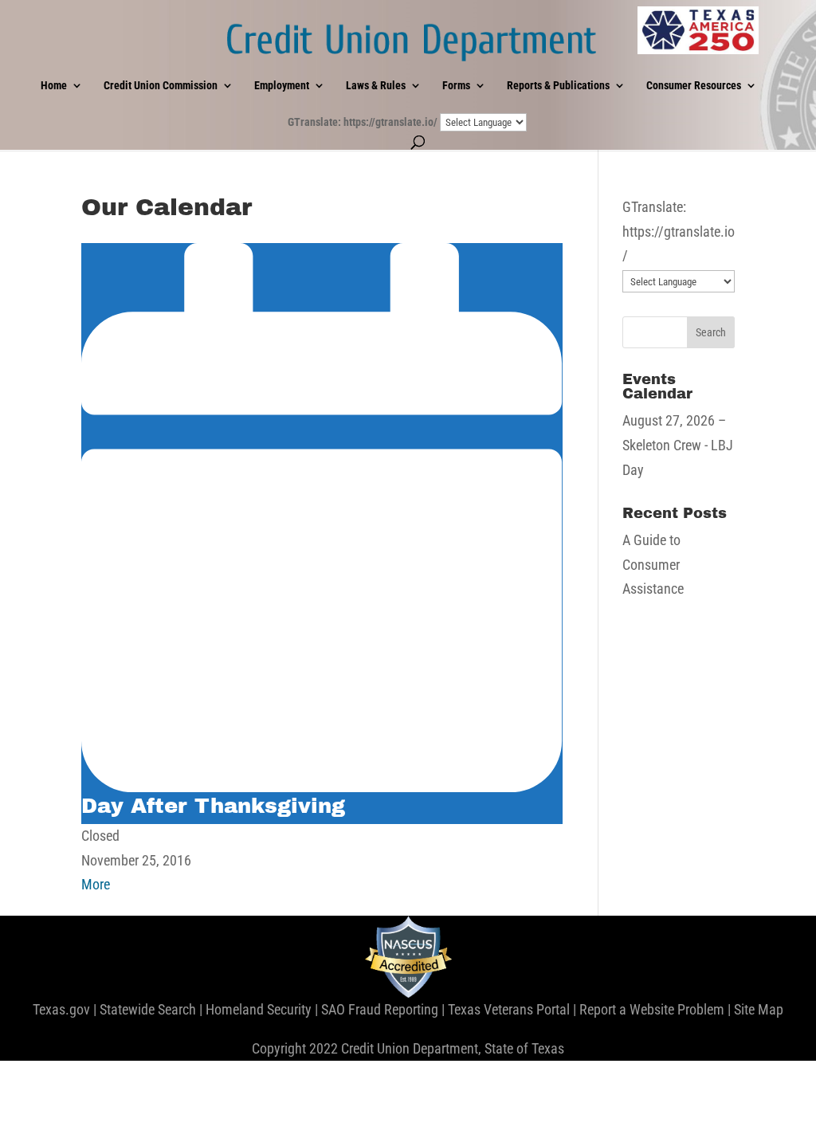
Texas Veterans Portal (509, 1009)
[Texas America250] (698, 30)
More (95, 884)
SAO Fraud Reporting (379, 1009)
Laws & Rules (376, 86)
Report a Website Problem (651, 1009)
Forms (456, 86)
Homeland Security (259, 1009)
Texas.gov (61, 1009)
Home (54, 86)
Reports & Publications (558, 86)
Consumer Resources (693, 86)
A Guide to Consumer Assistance (653, 564)
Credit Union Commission (161, 86)
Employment (281, 86)
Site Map (758, 1009)
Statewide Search (148, 1009)
